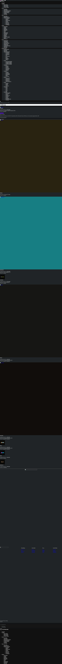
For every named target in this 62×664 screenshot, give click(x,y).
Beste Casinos (6, 5)
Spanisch (7, 67)
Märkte (3, 25)
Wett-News (5, 46)
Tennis (5, 30)
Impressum (3, 626)
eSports (5, 27)
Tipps (43, 552)
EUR (6, 87)
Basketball (5, 29)
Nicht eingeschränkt (9, 61)
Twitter (54, 550)
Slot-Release (6, 41)
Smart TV (7, 85)
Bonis (3, 8)
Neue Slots (5, 644)
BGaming (7, 98)
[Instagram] (3, 0)
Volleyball (5, 34)
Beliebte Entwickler (7, 17)
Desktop (7, 83)
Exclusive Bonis (6, 49)
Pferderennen (6, 32)
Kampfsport (6, 33)
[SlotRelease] (2, 1)
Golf (4, 31)
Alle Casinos (6, 4)
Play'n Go (33, 551)
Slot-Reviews (6, 40)
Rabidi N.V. (7, 80)
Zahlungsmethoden (7, 51)
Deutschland (8, 73)
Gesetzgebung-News (7, 45)
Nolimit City (8, 95)
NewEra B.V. (8, 79)
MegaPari (1, 108)
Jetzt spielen (2, 113)
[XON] (2, 454)
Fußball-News (6, 44)
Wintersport (5, 38)
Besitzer (5, 77)
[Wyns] (2, 444)
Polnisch (7, 70)
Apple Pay (7, 52)
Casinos (3, 3)
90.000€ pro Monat (9, 62)
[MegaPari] (2, 107)
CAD (7, 90)
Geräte (5, 82)
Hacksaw (7, 96)
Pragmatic (7, 23)
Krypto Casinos (6, 7)
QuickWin (1, 435)
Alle (43, 549)
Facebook (54, 549)
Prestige (1, 192)
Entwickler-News (6, 43)
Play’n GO (7, 93)
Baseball (5, 35)
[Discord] (5, 0)
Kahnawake (7, 74)
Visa (6, 55)
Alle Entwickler (6, 16)
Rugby (5, 37)
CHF (6, 89)
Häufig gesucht (4, 48)
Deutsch (7, 65)
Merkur (7, 19)
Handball (5, 36)
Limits (5, 60)
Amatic (7, 97)
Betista (1, 357)
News (3, 39)
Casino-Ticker (6, 42)
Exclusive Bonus (6, 12)
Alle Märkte (6, 26)
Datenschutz (4, 627)
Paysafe (22, 552)
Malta (7, 75)
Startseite (3, 631)
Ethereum (7, 58)
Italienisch (7, 69)
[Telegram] (2, 0)
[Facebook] (0, 0)
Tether (7, 59)
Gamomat (7, 18)
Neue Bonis (6, 638)
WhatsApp (54, 552)
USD (6, 88)
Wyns (1, 445)
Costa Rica (7, 76)
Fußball (5, 28)
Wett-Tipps (5, 47)
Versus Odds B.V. (8, 81)
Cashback (5, 13)
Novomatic (33, 550)
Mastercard (7, 54)
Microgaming (8, 20)
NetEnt (7, 21)
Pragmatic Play (8, 92)
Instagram (54, 551)
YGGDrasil (7, 24)
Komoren (7, 72)
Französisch (7, 68)
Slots (2, 15)
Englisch (7, 66)
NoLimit (7, 22)
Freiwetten (5, 14)
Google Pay (7, 53)
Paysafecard (7, 56)
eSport (43, 551)
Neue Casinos (6, 6)
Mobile (7, 84)
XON (1, 455)
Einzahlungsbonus (6, 11)
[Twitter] (1, 0)
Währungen (5, 86)
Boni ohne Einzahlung (7, 10)
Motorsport (5, 658)
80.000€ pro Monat (9, 63)
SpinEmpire (2, 269)
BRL (6, 91)
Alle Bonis (5, 637)
